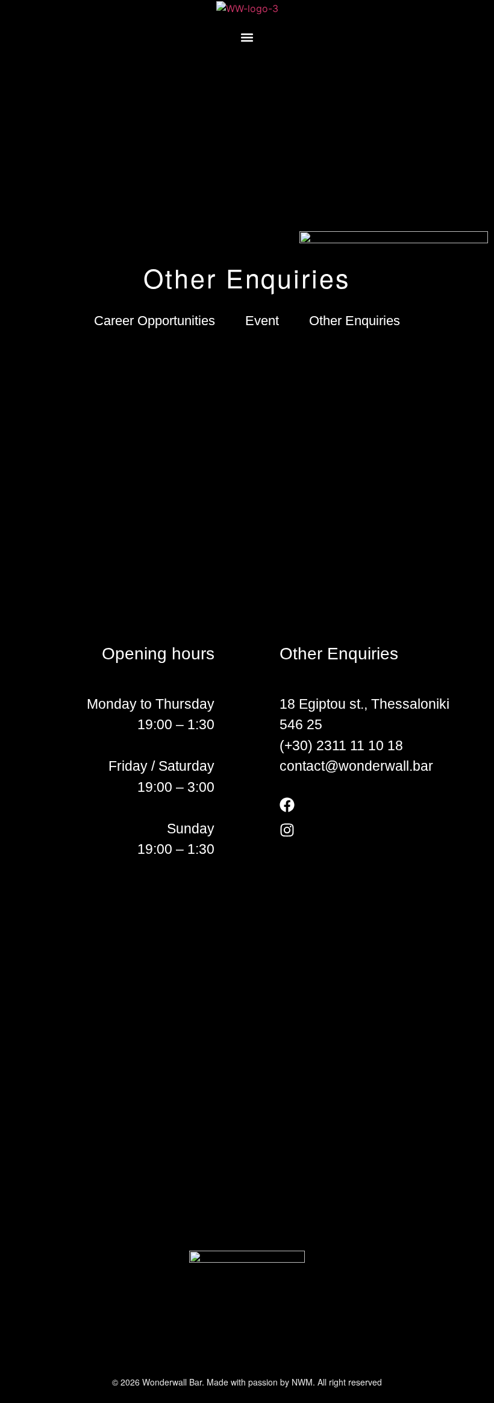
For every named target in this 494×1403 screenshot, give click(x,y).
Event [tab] (262, 320)
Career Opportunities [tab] (154, 320)
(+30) (298, 745)
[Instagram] (287, 830)
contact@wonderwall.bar (356, 766)
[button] (247, 38)
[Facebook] (287, 804)
